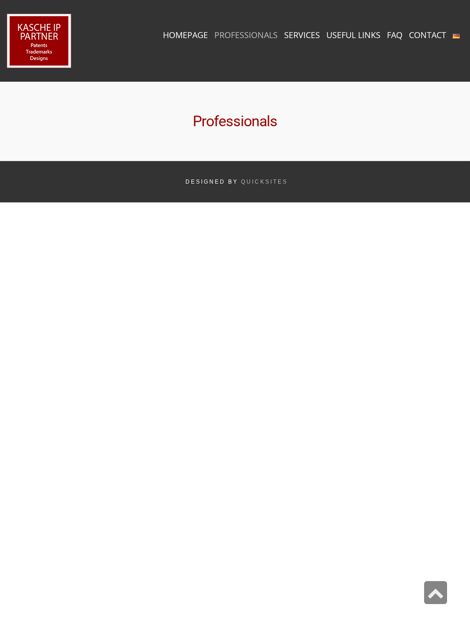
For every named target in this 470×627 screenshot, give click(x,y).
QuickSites (264, 182)
